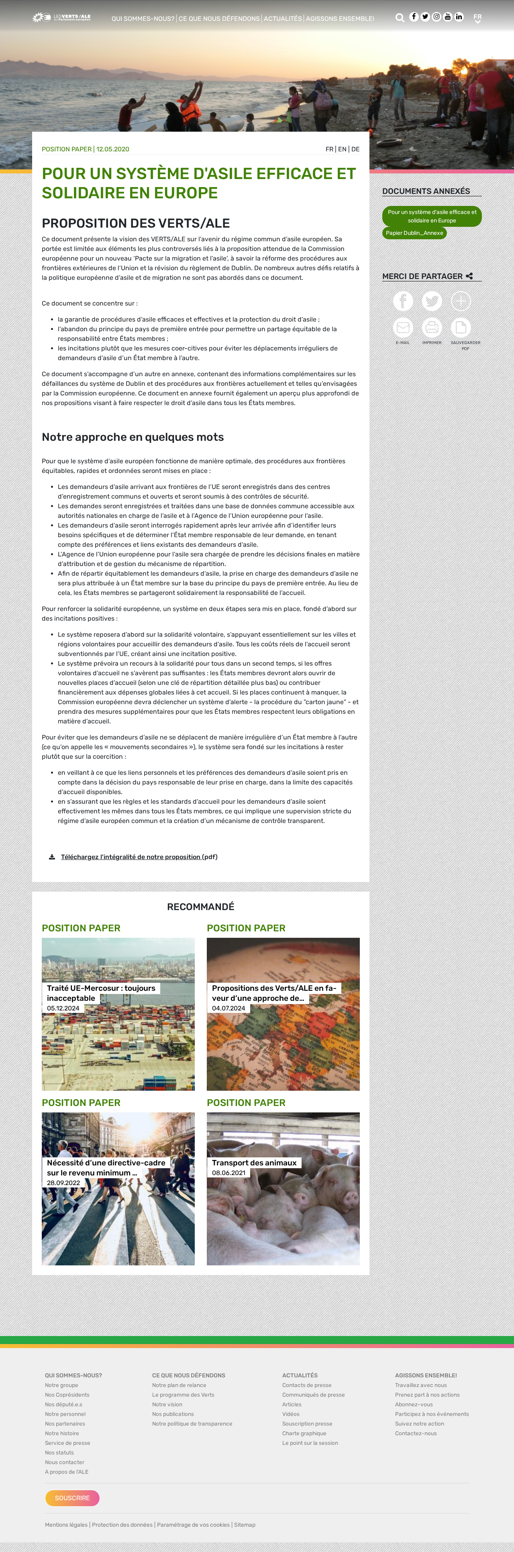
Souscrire (72, 1498)
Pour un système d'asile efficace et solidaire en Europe (432, 216)
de (355, 149)
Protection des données (122, 1524)
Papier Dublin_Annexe (414, 233)
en (342, 149)
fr (329, 149)
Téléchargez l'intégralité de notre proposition (131, 857)
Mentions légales (66, 1524)
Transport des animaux (254, 1162)
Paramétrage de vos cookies (193, 1524)
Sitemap (244, 1524)
